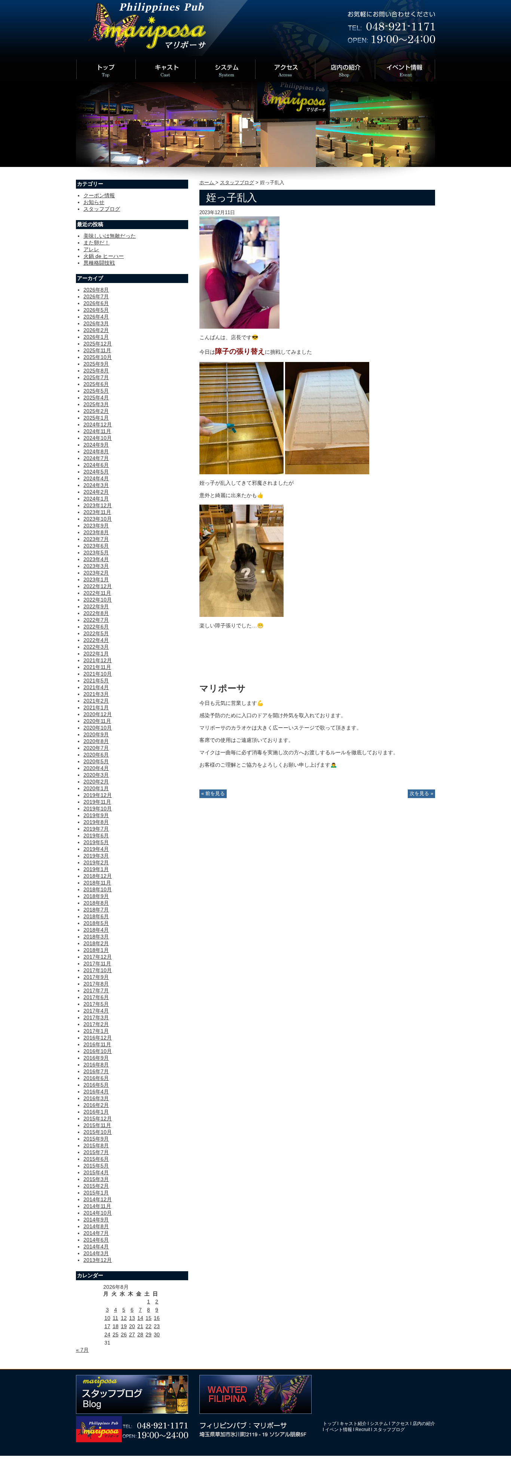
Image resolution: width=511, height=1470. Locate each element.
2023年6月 (96, 546)
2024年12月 (97, 424)
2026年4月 (96, 317)
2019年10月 (97, 809)
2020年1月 (96, 788)
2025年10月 (97, 357)
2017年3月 (96, 1017)
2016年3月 (96, 1098)
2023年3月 (96, 566)
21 (140, 1326)
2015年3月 (96, 1179)
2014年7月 (96, 1233)
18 (116, 1326)
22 (149, 1326)
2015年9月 (96, 1139)
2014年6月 (96, 1240)
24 (107, 1334)
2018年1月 (96, 950)
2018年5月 (96, 923)
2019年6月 (96, 836)
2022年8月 (96, 613)
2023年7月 (96, 539)
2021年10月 (97, 674)
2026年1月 (96, 337)
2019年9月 (96, 815)
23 (157, 1326)
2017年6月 (96, 997)
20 (132, 1326)
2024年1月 (96, 499)
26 (124, 1334)
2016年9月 (96, 1058)
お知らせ (93, 202)
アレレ (91, 249)
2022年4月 (96, 640)
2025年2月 (96, 411)
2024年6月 (96, 465)
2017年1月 (96, 1031)
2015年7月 (96, 1152)
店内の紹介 (424, 1423)
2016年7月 (96, 1071)
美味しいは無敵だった (109, 236)
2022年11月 (97, 593)
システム (379, 1423)
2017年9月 (96, 977)
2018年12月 (97, 876)
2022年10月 (97, 600)
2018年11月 (97, 883)
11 (115, 1318)
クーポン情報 (99, 195)
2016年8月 (96, 1065)
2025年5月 (96, 391)
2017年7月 (96, 990)
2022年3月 (96, 647)
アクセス (400, 1423)
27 (132, 1334)
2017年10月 (97, 970)
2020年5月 (96, 761)
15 (149, 1318)
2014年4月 (96, 1247)
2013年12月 (97, 1260)
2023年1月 (96, 579)
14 (140, 1318)
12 (124, 1318)
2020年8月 (96, 741)
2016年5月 (96, 1085)
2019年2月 (96, 862)
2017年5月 (96, 1004)
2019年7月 (96, 829)
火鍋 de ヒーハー (103, 256)
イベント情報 (338, 1429)
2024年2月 (96, 492)
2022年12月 (97, 586)
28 (140, 1334)
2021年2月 (96, 701)
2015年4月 (96, 1172)
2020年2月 (96, 782)
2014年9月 (96, 1220)
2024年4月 (96, 478)
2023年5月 (96, 553)
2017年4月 (96, 1011)
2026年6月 (96, 303)
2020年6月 (96, 755)
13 (132, 1318)
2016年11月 (97, 1044)
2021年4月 (96, 687)
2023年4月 (96, 559)
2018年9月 (96, 896)
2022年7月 (96, 620)
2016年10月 (97, 1051)
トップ (329, 1423)
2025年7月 (96, 377)
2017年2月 (96, 1024)
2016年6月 (96, 1078)
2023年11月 (97, 512)
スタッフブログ (237, 182)
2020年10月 (97, 728)
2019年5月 (96, 842)
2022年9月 (96, 606)
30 (157, 1334)
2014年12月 (97, 1199)
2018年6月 (96, 916)
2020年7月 (96, 748)
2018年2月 (96, 943)
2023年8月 (96, 532)
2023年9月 (96, 526)
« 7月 (82, 1350)
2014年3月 (96, 1253)
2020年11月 (97, 721)
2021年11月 (97, 667)
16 (157, 1318)
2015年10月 (97, 1132)
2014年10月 (97, 1213)
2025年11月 (97, 350)
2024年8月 (96, 451)
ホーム (207, 182)
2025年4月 (96, 398)
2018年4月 (96, 930)
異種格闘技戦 (99, 263)
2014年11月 (97, 1206)
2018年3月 (96, 937)
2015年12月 (97, 1118)
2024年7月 (96, 458)
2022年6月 (96, 627)
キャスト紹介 (353, 1423)
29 (149, 1334)
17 (107, 1326)
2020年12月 (97, 714)
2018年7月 (96, 910)
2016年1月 (96, 1112)
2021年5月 (96, 681)
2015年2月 (96, 1186)
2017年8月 (96, 984)
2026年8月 (96, 290)
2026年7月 (96, 296)
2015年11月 (97, 1125)
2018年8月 (96, 903)
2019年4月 (96, 849)
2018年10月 (97, 889)
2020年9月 (96, 734)
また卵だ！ (96, 243)
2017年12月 (97, 957)
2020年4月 (96, 768)
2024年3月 (96, 485)
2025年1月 (96, 418)
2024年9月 (96, 445)
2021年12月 (97, 660)
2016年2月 (96, 1105)
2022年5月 (96, 633)
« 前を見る (213, 793)
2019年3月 (96, 856)
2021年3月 (96, 694)
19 (124, 1326)
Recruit (362, 1429)
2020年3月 (96, 775)
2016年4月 (96, 1092)
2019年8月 (96, 822)
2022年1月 (96, 654)
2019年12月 (97, 795)
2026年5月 (96, 310)
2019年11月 (97, 802)
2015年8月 (96, 1145)
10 (107, 1318)
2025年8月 (96, 371)
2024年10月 (97, 438)
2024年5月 (96, 472)
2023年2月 (96, 573)
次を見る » (421, 793)
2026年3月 (96, 323)
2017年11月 (97, 964)
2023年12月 (97, 505)
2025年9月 (96, 364)
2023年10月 (97, 519)
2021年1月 (96, 707)
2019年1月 (96, 869)
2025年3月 (96, 404)
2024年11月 (97, 431)
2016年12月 (97, 1038)
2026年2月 (96, 330)
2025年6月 (96, 384)
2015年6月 (96, 1159)
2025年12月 (97, 344)
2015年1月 (96, 1193)
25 (116, 1334)
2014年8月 (96, 1226)
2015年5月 (96, 1166)
